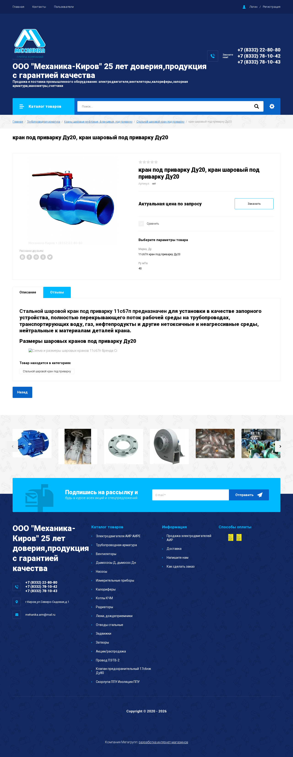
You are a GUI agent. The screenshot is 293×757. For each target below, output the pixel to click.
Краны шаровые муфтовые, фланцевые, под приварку (98, 121)
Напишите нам (177, 557)
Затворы (102, 642)
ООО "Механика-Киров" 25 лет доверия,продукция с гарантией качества (110, 71)
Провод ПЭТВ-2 (107, 660)
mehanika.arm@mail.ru (40, 614)
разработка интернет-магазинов (163, 742)
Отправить (244, 495)
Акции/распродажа (111, 651)
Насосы (101, 571)
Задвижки (103, 633)
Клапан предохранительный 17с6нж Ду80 (123, 671)
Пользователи (64, 6)
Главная (18, 6)
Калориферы (106, 589)
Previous (12, 446)
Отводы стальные (109, 625)
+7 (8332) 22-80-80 (259, 50)
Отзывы (57, 292)
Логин (254, 6)
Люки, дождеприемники (114, 616)
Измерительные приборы (115, 580)
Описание (27, 292)
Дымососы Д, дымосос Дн (116, 562)
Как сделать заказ (181, 566)
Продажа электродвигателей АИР (189, 538)
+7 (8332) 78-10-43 (259, 62)
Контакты (39, 6)
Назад (22, 392)
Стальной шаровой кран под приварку (160, 121)
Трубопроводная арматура (43, 121)
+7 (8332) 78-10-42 (259, 56)
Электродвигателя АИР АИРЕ (118, 536)
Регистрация (271, 6)
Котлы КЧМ (104, 598)
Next (280, 446)
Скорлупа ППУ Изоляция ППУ (118, 682)
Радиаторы (104, 607)
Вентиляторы (106, 554)
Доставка (174, 548)
